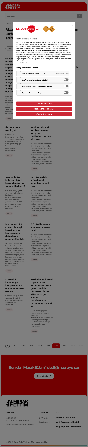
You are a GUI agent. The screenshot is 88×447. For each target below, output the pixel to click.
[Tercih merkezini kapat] (72, 25)
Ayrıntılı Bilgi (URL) (23, 63)
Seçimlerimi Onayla (44, 109)
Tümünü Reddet (44, 114)
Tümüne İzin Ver (44, 103)
